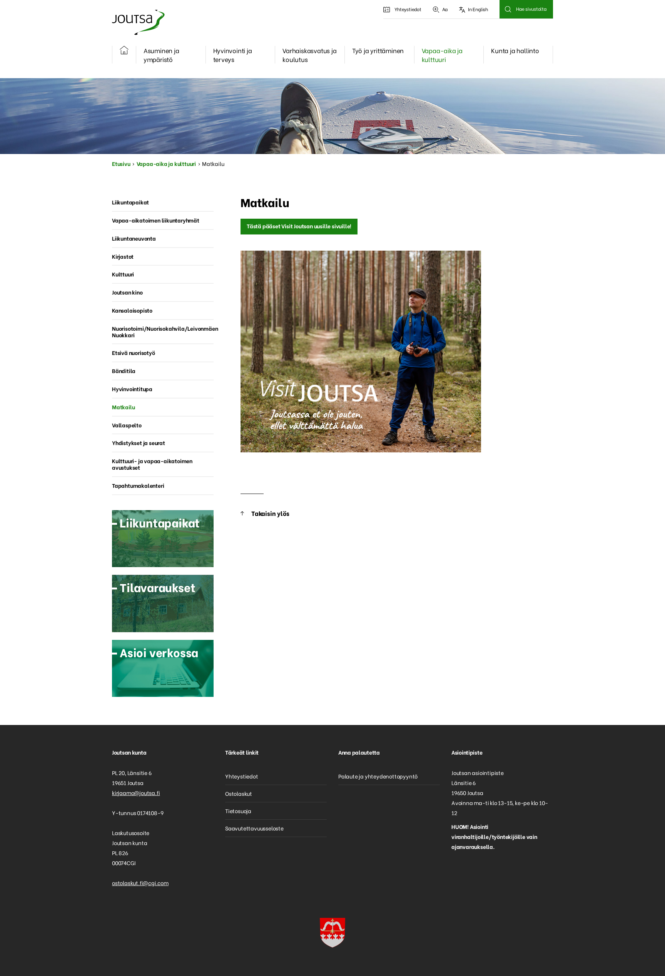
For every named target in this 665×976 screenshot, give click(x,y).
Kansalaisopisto (132, 310)
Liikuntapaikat (130, 202)
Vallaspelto (127, 425)
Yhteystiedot (407, 9)
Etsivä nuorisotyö (133, 352)
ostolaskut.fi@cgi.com (140, 883)
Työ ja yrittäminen (378, 50)
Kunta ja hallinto (515, 50)
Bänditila (123, 371)
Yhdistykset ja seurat (138, 443)
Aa (445, 9)
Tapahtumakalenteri (138, 485)
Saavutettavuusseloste (254, 828)
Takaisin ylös (270, 513)
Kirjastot (123, 256)
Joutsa (138, 22)
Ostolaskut (238, 793)
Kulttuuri (123, 274)
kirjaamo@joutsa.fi (136, 793)
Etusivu (121, 163)
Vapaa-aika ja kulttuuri (442, 55)
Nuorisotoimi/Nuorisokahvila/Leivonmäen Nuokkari (163, 331)
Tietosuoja (238, 811)
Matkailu (123, 407)
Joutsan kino (127, 292)
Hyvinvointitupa (132, 389)
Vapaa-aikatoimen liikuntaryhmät (155, 220)
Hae (508, 9)
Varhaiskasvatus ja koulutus (309, 55)
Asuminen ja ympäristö (161, 55)
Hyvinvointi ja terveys (232, 55)
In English (478, 9)
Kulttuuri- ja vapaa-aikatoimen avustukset (152, 464)
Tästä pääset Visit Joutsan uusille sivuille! (299, 226)
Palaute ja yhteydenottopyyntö (378, 776)
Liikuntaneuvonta (134, 238)
